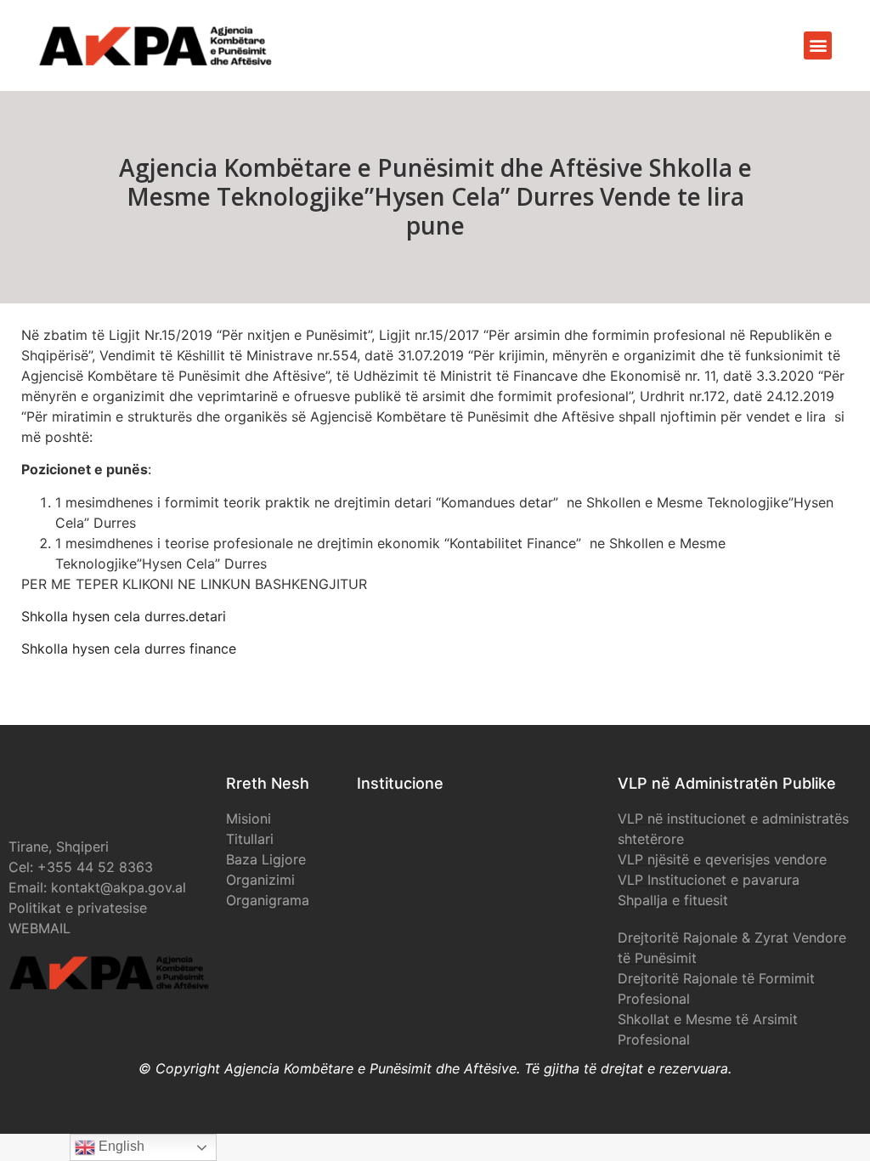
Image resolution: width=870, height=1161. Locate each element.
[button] (818, 45)
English (119, 1146)
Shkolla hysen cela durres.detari (123, 616)
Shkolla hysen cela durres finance (128, 648)
